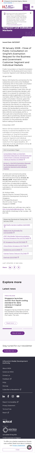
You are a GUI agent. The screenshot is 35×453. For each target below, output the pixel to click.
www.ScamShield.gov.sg (14, 24)
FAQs (4, 382)
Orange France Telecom (15, 253)
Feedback (6, 379)
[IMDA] (9, 6)
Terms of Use (7, 409)
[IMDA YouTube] (18, 396)
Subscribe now (9, 351)
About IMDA (7, 368)
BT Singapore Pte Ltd (14, 242)
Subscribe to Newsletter (11, 389)
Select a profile (26, 7)
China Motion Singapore (15, 246)
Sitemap (5, 386)
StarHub (10, 257)
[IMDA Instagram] (13, 396)
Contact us (6, 375)
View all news (16, 333)
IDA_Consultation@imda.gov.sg (13, 209)
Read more (10, 323)
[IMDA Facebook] (8, 396)
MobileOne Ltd (11, 250)
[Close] (31, 13)
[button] (10, 267)
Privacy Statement (9, 405)
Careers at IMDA (8, 372)
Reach (5, 412)
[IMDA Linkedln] (4, 396)
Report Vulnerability (9, 402)
